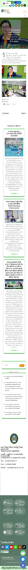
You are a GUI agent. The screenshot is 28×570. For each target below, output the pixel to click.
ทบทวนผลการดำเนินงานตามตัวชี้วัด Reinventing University (14, 204)
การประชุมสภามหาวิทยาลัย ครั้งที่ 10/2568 (14, 133)
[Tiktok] (24, 5)
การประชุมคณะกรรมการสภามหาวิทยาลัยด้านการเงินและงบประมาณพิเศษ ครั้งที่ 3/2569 (13, 406)
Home (9, 14)
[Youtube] (16, 5)
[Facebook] (3, 547)
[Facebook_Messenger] (23, 559)
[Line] (19, 5)
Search (22, 365)
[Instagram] (22, 5)
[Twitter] (13, 5)
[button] (25, 16)
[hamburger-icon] (25, 12)
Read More (14, 193)
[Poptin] (23, 553)
